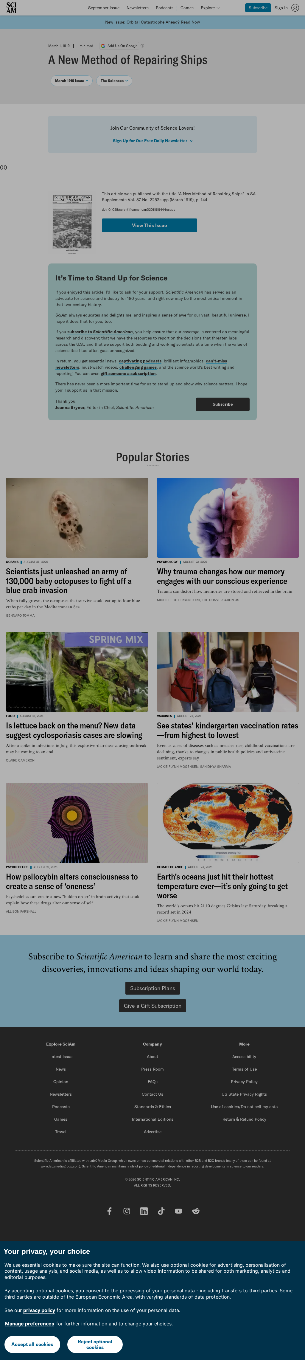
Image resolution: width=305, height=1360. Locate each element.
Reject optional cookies (95, 1344)
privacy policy (39, 1310)
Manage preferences (29, 1324)
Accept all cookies (32, 1344)
